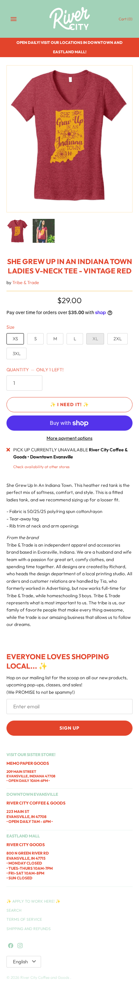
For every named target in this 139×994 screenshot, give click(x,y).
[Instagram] (20, 946)
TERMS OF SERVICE (24, 919)
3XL (17, 353)
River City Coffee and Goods (45, 977)
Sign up (69, 728)
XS (15, 339)
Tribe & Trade (25, 282)
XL (95, 339)
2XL (117, 339)
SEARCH (13, 910)
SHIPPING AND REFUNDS (28, 928)
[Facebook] (10, 946)
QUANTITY (35, 370)
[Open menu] (13, 19)
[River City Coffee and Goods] (69, 19)
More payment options (69, 438)
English (20, 961)
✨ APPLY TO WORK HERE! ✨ (33, 901)
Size (10, 327)
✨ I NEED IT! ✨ (69, 404)
